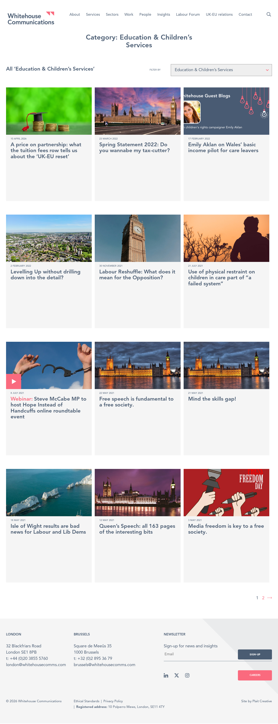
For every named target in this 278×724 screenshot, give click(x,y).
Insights (163, 15)
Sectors (112, 15)
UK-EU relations (219, 15)
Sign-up (255, 654)
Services (93, 15)
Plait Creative (262, 701)
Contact (245, 15)
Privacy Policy (113, 701)
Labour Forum (188, 15)
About (74, 15)
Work (128, 15)
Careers (255, 675)
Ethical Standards (86, 701)
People (145, 15)
